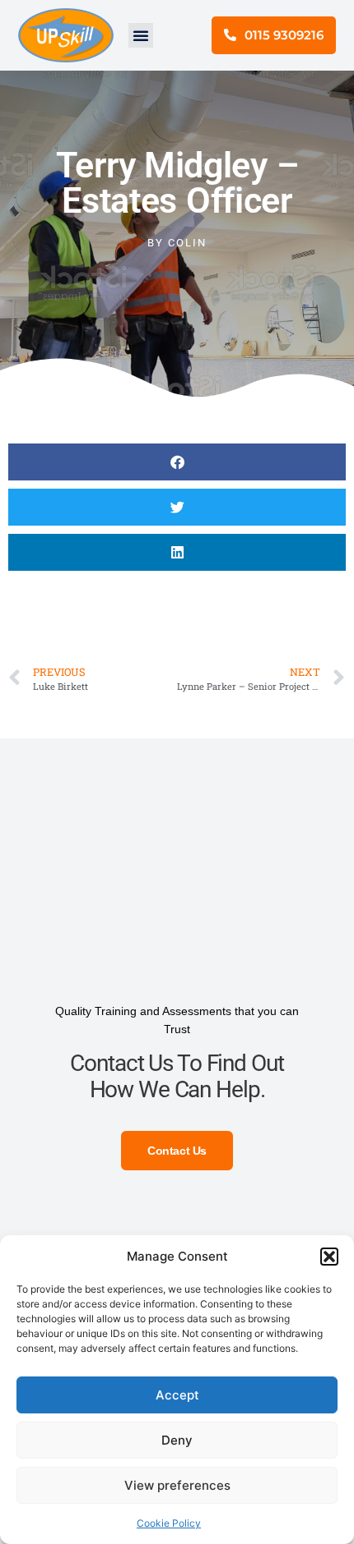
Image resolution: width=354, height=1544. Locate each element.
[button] (329, 1256)
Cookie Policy (169, 1523)
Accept (177, 1395)
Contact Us (177, 1150)
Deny (177, 1440)
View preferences (177, 1485)
